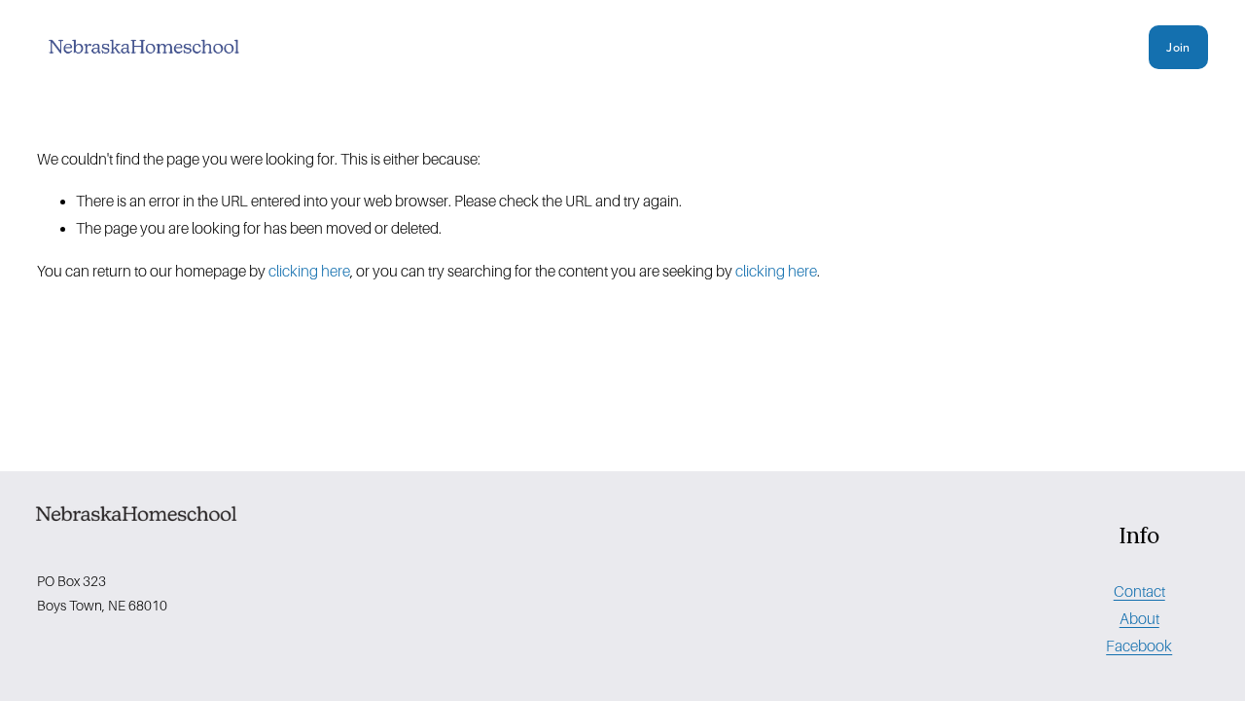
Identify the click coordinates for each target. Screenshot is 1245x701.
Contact (1139, 591)
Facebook (1139, 646)
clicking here (309, 271)
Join (1178, 47)
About (1139, 618)
